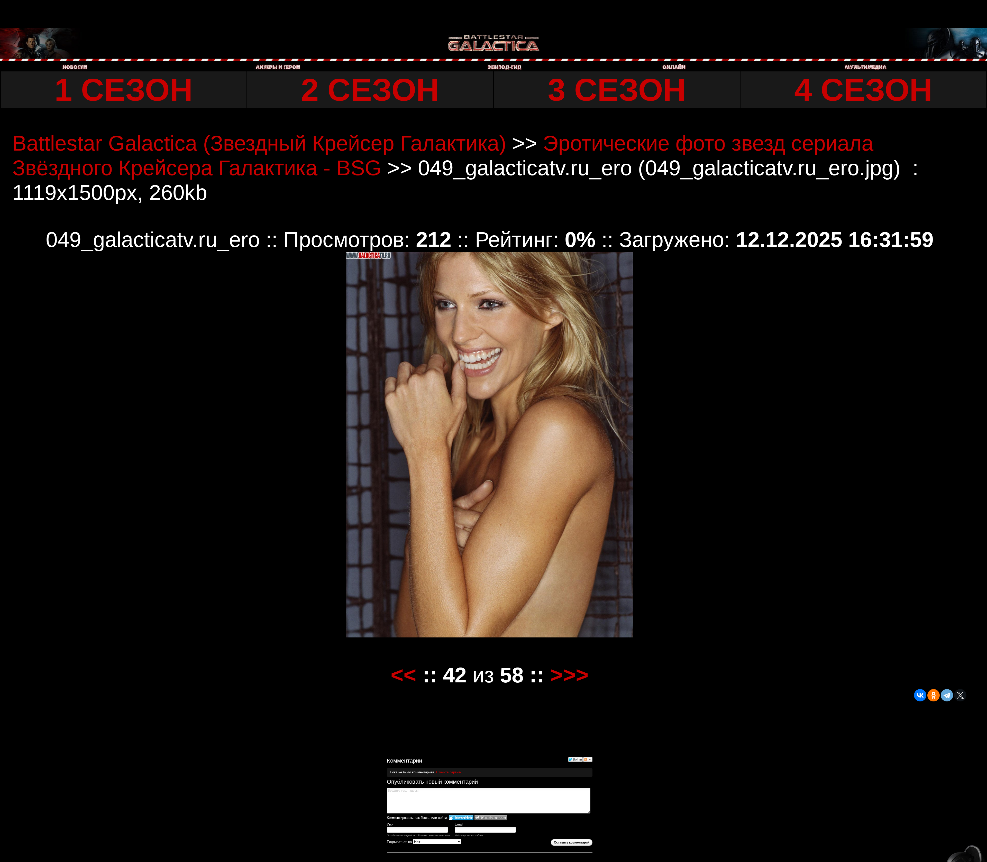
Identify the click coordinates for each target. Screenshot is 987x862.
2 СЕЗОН (370, 89)
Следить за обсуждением (587, 759)
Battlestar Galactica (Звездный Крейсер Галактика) (259, 143)
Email (459, 824)
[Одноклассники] (933, 695)
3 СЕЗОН (617, 89)
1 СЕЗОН (123, 89)
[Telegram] (947, 695)
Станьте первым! (449, 772)
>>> (569, 675)
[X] (960, 695)
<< (403, 675)
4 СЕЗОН (863, 89)
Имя (390, 824)
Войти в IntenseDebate (461, 817)
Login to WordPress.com (490, 817)
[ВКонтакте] (920, 695)
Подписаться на (400, 842)
